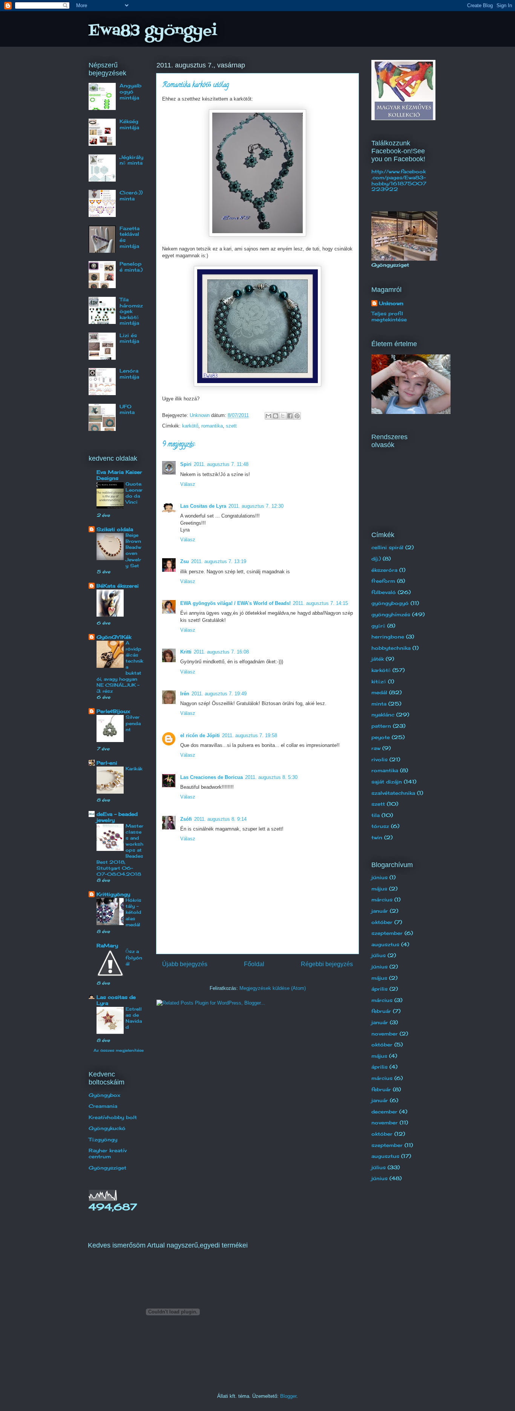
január (379, 911)
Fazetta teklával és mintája (129, 237)
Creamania (103, 1106)
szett (231, 426)
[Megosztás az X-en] (283, 416)
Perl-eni (107, 763)
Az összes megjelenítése (118, 1050)
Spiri (186, 464)
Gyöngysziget (107, 1168)
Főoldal (254, 964)
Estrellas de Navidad (134, 1018)
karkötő (190, 426)
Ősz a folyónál (134, 957)
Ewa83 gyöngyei (152, 31)
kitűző (378, 681)
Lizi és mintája (129, 338)
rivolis (379, 759)
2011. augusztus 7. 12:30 (256, 506)
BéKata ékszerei (118, 586)
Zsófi (186, 819)
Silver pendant (133, 723)
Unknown (391, 303)
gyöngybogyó (390, 603)
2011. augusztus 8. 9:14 (220, 819)
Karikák (134, 768)
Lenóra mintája (129, 374)
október (381, 922)
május (379, 889)
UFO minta (127, 409)
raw (375, 748)
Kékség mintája (129, 124)
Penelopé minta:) (131, 267)
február (381, 1011)
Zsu (184, 561)
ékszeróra (384, 570)
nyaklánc (382, 715)
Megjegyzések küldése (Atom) (272, 988)
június (379, 877)
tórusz (380, 826)
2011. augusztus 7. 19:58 (249, 735)
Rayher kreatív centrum (108, 1153)
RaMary (107, 945)
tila (375, 815)
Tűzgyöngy (103, 1139)
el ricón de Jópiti (200, 735)
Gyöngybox (104, 1095)
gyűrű (378, 626)
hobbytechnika (391, 648)
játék (377, 659)
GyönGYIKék (114, 637)
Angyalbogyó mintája (130, 91)
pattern (381, 726)
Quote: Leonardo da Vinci (134, 493)
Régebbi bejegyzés (327, 964)
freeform (383, 581)
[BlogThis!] (275, 416)
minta (378, 704)
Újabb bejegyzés (184, 964)
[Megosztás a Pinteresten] (297, 416)
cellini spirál (387, 547)
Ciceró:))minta (131, 195)
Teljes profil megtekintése (389, 316)
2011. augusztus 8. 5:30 (271, 777)
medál (379, 692)
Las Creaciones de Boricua (211, 777)
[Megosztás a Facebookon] (290, 416)
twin (376, 837)
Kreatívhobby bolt (113, 1117)
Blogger (288, 1396)
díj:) (376, 559)
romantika (212, 426)
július (378, 955)
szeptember (387, 933)
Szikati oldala (115, 529)
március (381, 899)
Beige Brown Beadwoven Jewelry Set (133, 550)
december (384, 1112)
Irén (184, 693)
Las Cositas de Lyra (203, 506)
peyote (380, 737)
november (384, 1034)
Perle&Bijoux (113, 711)
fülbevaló (383, 592)
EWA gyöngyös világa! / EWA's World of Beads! (235, 603)
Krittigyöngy (113, 894)
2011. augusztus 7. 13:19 (218, 561)
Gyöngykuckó (107, 1128)
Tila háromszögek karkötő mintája (131, 311)
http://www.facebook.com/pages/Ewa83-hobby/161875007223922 (398, 180)
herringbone (387, 637)
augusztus (385, 944)
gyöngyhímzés (390, 614)
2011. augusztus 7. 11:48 (221, 464)
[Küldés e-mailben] (268, 416)
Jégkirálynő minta (131, 160)
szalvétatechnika (393, 793)
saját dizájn (386, 782)
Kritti (186, 652)
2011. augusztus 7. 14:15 (320, 603)
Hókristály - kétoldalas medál (133, 912)
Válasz (187, 484)
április (379, 989)
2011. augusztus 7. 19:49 (219, 693)
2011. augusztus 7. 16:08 (221, 652)
